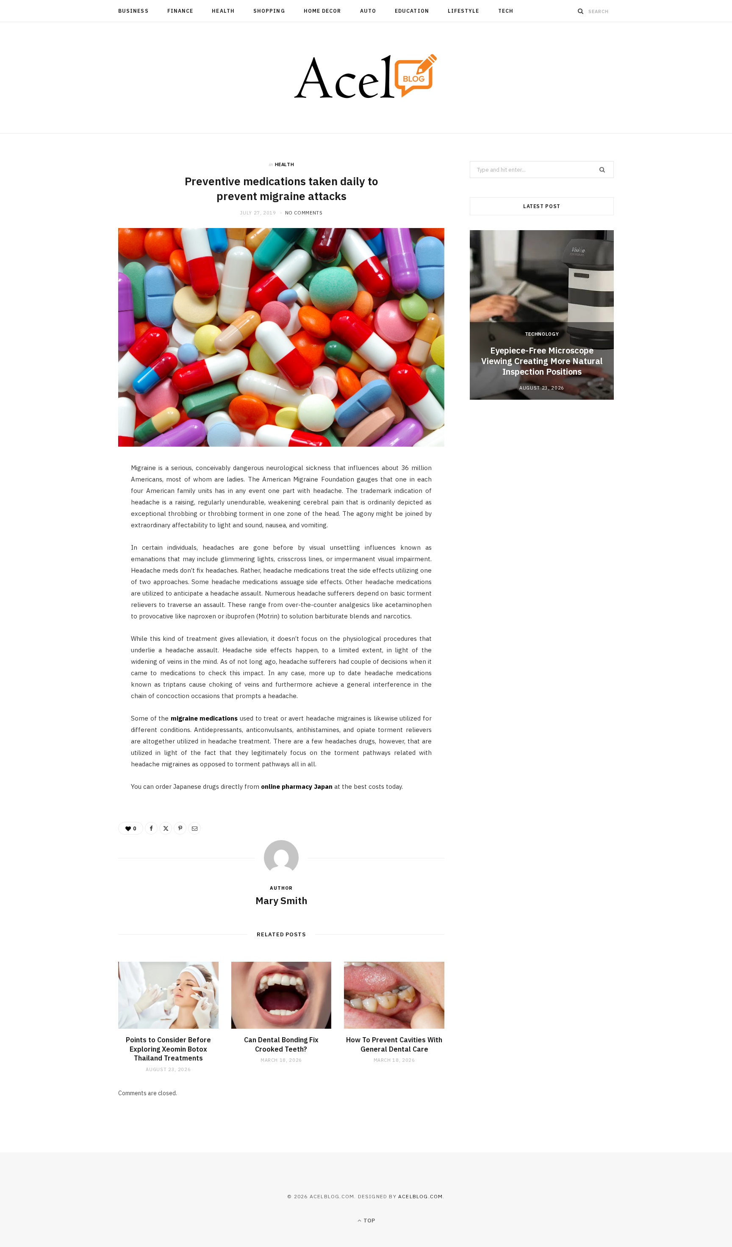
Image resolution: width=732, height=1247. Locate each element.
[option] (542, 315)
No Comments (304, 213)
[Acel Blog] (366, 77)
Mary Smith (281, 900)
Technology (542, 334)
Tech (505, 11)
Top (368, 1220)
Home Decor (322, 11)
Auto (368, 11)
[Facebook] (78, 496)
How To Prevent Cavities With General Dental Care (394, 1044)
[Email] (78, 561)
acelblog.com (420, 1196)
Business (133, 11)
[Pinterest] (78, 539)
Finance (180, 11)
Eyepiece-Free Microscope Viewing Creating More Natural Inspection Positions (542, 361)
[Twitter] (78, 518)
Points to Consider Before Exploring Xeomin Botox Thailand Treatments (168, 1048)
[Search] (581, 11)
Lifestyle (464, 11)
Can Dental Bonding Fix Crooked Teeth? (281, 1044)
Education (412, 11)
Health (223, 11)
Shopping (269, 11)
